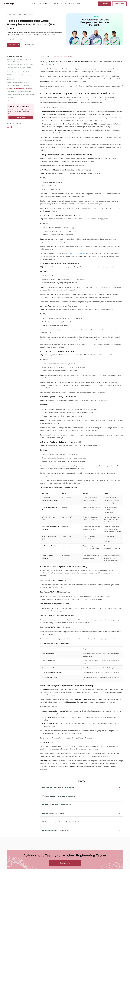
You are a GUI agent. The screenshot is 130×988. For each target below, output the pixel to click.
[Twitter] (11, 127)
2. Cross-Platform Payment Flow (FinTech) (19, 72)
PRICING (80, 3)
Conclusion (10, 97)
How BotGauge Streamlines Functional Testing (20, 94)
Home (42, 56)
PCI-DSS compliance (75, 253)
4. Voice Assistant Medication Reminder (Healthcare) (18, 78)
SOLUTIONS (44, 3)
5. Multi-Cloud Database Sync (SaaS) (17, 82)
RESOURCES (69, 3)
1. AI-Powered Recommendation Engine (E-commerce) (19, 68)
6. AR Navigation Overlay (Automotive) (18, 85)
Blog (48, 56)
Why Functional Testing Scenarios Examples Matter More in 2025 (19, 60)
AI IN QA (32, 3)
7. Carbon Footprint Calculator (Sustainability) (20, 88)
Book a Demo (119, 3)
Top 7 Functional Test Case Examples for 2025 (20, 64)
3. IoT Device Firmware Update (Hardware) (19, 75)
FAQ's (8, 100)
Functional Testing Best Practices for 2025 (19, 91)
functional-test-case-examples (63, 56)
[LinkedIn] (8, 127)
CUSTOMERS (56, 3)
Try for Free (105, 3)
